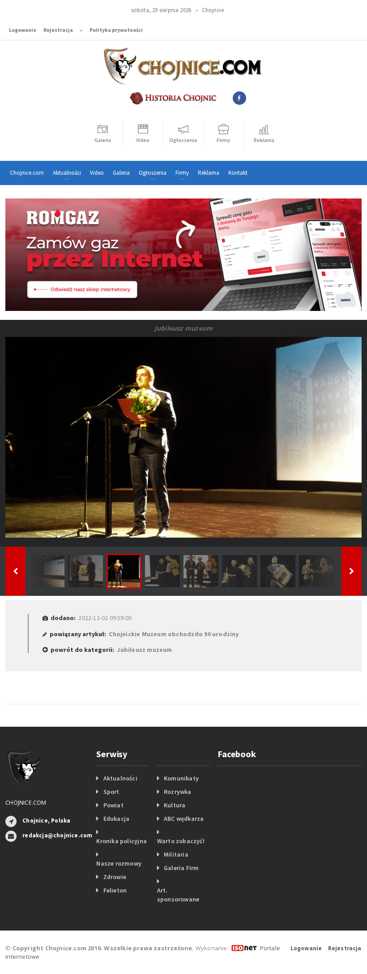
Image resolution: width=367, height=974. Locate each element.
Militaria (176, 854)
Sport (111, 792)
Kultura (174, 805)
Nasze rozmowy (118, 863)
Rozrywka (178, 792)
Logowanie (22, 29)
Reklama (208, 173)
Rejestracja (58, 29)
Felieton (115, 890)
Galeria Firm (181, 868)
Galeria (121, 173)
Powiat (113, 805)
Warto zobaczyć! (181, 841)
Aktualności (120, 778)
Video (97, 173)
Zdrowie (114, 877)
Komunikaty (181, 778)
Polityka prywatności (116, 29)
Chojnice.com (27, 173)
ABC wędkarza (184, 819)
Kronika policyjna (121, 841)
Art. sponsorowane (178, 894)
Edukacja (116, 819)
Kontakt (238, 173)
